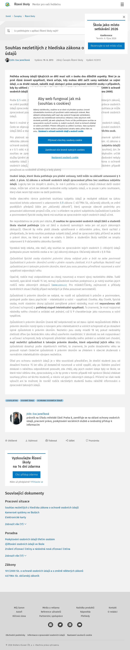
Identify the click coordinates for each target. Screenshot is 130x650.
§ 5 (19, 100)
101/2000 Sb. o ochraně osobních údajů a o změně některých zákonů (44, 570)
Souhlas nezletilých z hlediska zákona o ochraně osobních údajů (42, 507)
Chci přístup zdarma (26, 474)
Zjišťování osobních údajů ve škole (24, 544)
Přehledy (85, 616)
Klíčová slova (19, 616)
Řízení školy (30, 16)
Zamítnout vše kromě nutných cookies (65, 150)
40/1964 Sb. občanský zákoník (22, 575)
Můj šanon (19, 607)
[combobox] (65, 31)
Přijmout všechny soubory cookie (65, 140)
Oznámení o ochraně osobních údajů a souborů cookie (60, 131)
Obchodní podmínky (15, 635)
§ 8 (62, 202)
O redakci (112, 612)
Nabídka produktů (85, 607)
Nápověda (85, 612)
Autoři (19, 612)
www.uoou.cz (59, 284)
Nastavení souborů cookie (79, 635)
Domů (8, 16)
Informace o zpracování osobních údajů (46, 635)
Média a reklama (50, 607)
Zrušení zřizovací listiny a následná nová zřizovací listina (37, 548)
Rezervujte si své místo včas (106, 45)
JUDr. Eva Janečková (20, 60)
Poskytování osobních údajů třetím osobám (30, 539)
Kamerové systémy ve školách (22, 512)
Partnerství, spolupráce (51, 616)
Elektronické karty (15, 517)
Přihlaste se (37, 482)
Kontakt (113, 607)
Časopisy (18, 16)
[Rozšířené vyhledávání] (8, 30)
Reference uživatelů (51, 612)
